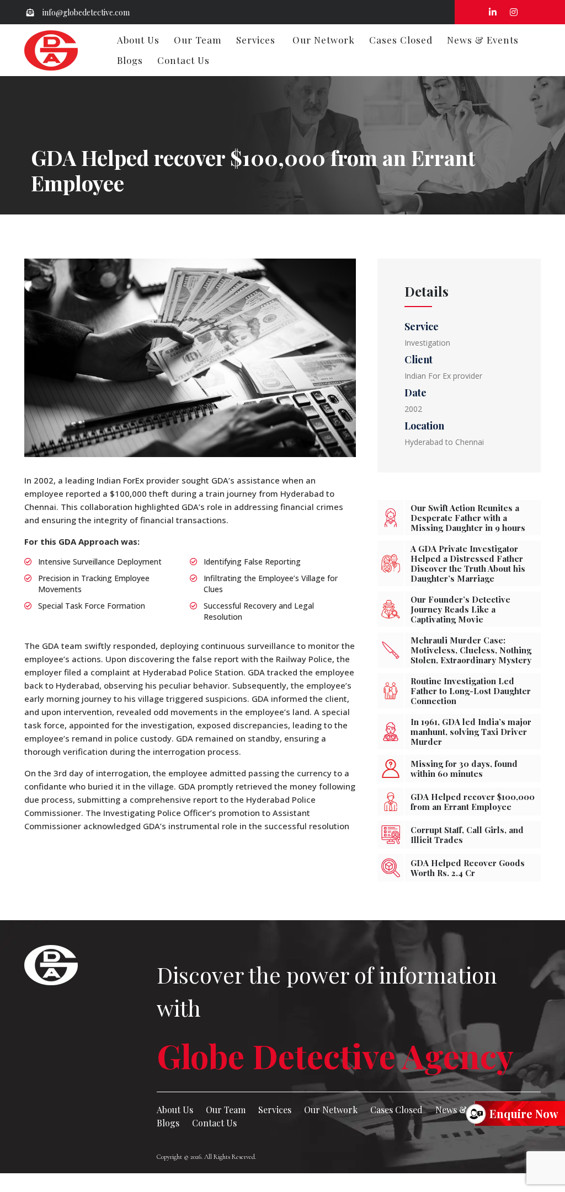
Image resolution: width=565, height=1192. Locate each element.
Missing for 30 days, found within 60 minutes (464, 768)
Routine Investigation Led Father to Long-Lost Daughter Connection (471, 691)
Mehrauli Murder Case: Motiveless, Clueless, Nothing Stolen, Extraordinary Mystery (471, 650)
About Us (138, 40)
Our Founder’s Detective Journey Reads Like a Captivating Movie (460, 609)
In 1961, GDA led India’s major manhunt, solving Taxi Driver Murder (471, 732)
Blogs (130, 60)
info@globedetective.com (85, 12)
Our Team (198, 40)
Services (255, 40)
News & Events (483, 40)
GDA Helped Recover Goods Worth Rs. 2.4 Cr (468, 868)
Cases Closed (401, 40)
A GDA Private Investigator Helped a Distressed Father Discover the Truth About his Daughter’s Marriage (468, 563)
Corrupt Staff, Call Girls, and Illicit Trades (467, 835)
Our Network (323, 40)
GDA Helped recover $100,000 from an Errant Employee (473, 802)
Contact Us (183, 60)
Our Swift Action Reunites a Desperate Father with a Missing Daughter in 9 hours (468, 518)
